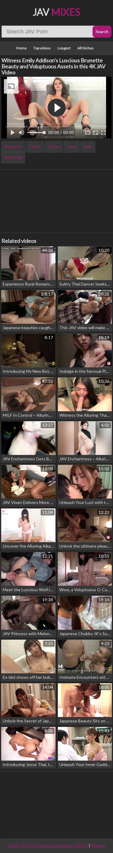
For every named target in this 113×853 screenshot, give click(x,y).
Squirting (13, 157)
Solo (88, 146)
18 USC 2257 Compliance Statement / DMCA (48, 845)
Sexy (71, 146)
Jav (56, 12)
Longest (64, 48)
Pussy (54, 146)
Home (21, 48)
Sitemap (98, 845)
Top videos (42, 48)
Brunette (13, 146)
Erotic (35, 146)
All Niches (85, 48)
